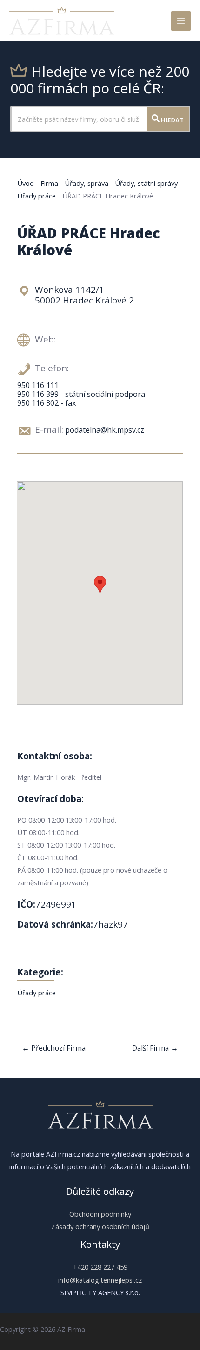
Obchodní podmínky (100, 1213)
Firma (49, 183)
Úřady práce (36, 195)
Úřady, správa (86, 183)
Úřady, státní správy (146, 183)
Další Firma (155, 1048)
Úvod (25, 183)
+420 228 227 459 (100, 1266)
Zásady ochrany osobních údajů (100, 1226)
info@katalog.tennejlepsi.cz (100, 1279)
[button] (100, 584)
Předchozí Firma (54, 1048)
